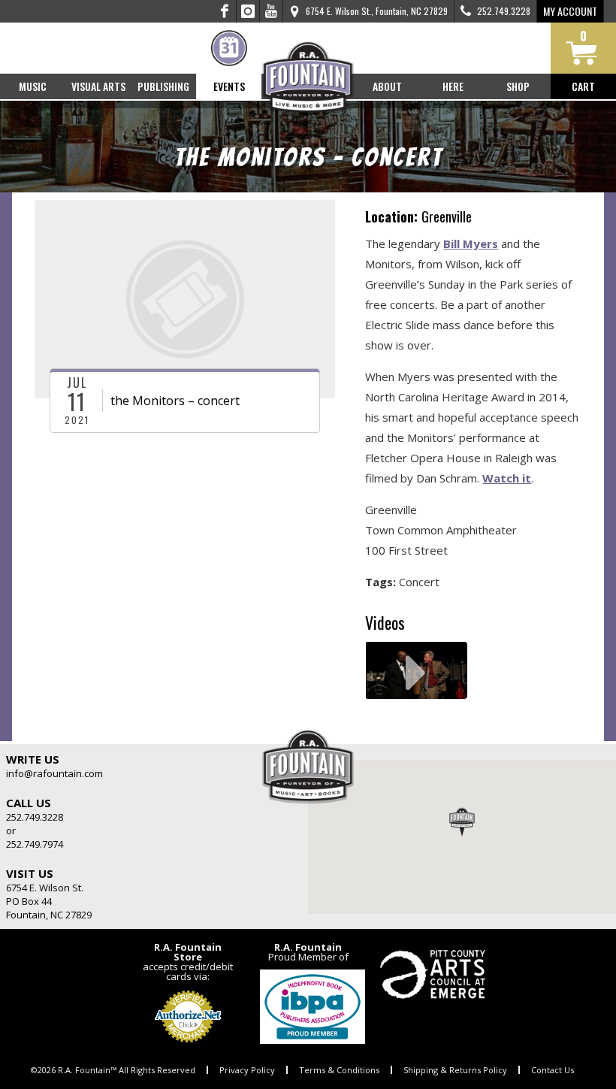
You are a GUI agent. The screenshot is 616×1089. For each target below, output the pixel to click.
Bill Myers (470, 243)
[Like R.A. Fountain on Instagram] (248, 11)
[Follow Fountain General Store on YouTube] (271, 11)
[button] (462, 821)
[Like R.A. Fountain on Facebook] (225, 11)
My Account (570, 11)
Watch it (506, 478)
